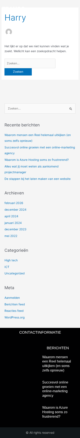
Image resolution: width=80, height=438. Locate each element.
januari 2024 (13, 223)
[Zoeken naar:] (29, 63)
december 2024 (15, 209)
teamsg (13, 9)
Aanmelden (12, 297)
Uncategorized (14, 273)
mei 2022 (10, 236)
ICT (6, 267)
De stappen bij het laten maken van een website (37, 179)
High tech (11, 260)
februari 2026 (13, 203)
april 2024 (11, 216)
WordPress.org (14, 317)
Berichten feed (14, 304)
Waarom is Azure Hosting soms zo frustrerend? (36, 159)
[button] (75, 8)
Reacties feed (13, 310)
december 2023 (15, 229)
